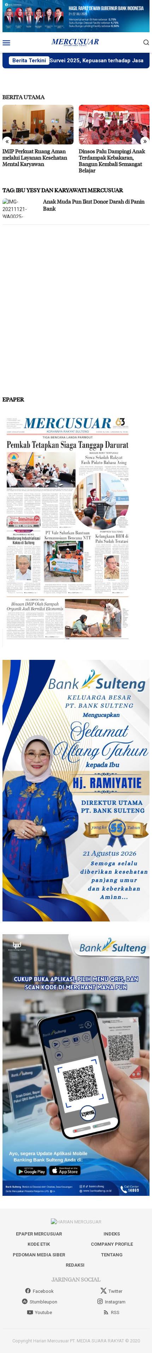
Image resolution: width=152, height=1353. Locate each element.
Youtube (43, 1312)
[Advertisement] (76, 307)
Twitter (115, 1291)
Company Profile (112, 1244)
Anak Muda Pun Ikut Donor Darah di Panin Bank (94, 205)
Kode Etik (39, 1244)
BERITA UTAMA (23, 97)
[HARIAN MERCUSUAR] (76, 42)
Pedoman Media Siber (39, 1254)
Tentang (112, 1254)
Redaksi (75, 1265)
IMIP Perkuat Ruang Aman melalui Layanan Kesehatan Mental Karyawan (34, 157)
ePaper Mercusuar (39, 1234)
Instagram (115, 1302)
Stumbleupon (43, 1302)
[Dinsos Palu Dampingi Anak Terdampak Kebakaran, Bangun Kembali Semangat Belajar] (114, 124)
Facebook (43, 1291)
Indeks (112, 1234)
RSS (115, 1312)
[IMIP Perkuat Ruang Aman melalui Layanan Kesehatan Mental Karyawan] (38, 124)
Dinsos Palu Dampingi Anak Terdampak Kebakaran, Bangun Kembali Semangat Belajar (112, 160)
